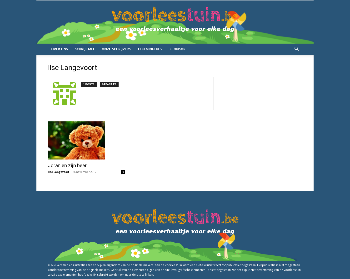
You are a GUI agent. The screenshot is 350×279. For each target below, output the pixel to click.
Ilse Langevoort (58, 172)
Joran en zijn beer (67, 165)
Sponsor (177, 49)
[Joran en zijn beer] (86, 140)
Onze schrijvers (116, 49)
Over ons (59, 49)
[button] (296, 49)
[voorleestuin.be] (175, 21)
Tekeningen (148, 49)
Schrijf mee (85, 49)
